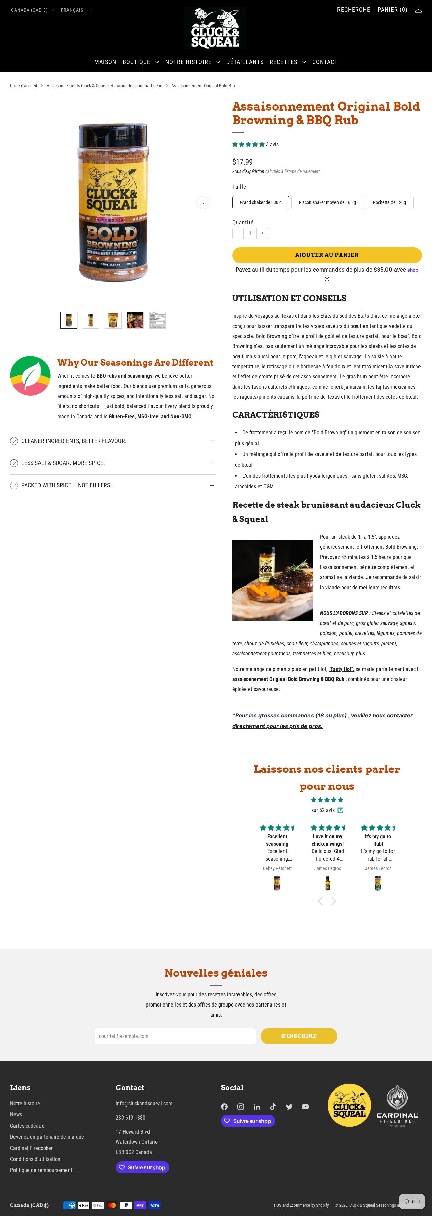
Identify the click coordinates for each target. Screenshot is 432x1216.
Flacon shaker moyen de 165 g (327, 202)
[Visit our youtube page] (305, 1107)
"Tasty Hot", (341, 669)
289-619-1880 (130, 1117)
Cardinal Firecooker (31, 1148)
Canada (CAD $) (29, 10)
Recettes (283, 61)
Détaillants (245, 61)
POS (277, 1205)
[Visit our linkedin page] (257, 1107)
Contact (325, 61)
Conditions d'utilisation (35, 1159)
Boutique (137, 61)
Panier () (393, 9)
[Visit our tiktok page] (273, 1107)
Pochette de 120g (389, 202)
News (16, 1114)
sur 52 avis (323, 810)
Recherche (353, 9)
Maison (105, 61)
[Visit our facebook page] (224, 1107)
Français (72, 10)
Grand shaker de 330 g (261, 202)
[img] (327, 800)
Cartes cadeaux (27, 1126)
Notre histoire (188, 61)
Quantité (243, 222)
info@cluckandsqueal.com (144, 1103)
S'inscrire (299, 1036)
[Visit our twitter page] (289, 1107)
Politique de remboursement (41, 1170)
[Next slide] (203, 203)
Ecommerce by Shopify (309, 1205)
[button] (322, 901)
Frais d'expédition (248, 171)
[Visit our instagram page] (241, 1107)
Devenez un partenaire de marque (47, 1137)
